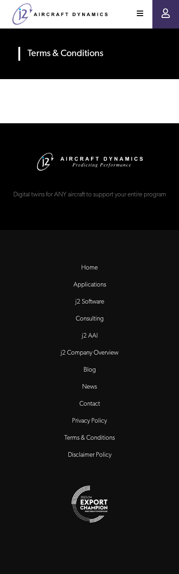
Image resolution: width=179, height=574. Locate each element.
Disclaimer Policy (90, 455)
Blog (90, 370)
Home (89, 267)
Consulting (90, 319)
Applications (89, 284)
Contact (89, 404)
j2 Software (89, 301)
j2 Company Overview (89, 353)
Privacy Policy (89, 421)
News (89, 387)
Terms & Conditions (89, 438)
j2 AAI (90, 336)
